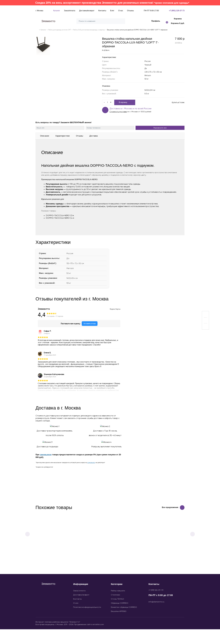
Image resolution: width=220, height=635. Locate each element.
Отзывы (130, 11)
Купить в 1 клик (178, 102)
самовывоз (91, 462)
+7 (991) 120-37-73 (155, 590)
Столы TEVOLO (117, 599)
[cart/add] (144, 565)
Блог (112, 11)
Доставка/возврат (86, 11)
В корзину (123, 102)
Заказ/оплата (69, 11)
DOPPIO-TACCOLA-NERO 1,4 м (60, 218)
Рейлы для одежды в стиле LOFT (59, 30)
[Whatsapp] (182, 623)
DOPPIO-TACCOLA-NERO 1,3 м (60, 215)
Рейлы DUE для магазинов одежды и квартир (89, 30)
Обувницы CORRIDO (119, 603)
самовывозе (46, 455)
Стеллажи (115, 595)
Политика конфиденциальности (87, 607)
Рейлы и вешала (118, 591)
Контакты (102, 11)
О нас (120, 11)
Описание (44, 136)
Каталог (56, 11)
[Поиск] (122, 21)
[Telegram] (176, 623)
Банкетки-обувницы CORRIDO (124, 607)
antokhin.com (98, 624)
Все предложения (170, 507)
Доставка (93, 136)
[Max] (170, 623)
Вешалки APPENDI (118, 611)
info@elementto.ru (156, 602)
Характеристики (62, 136)
